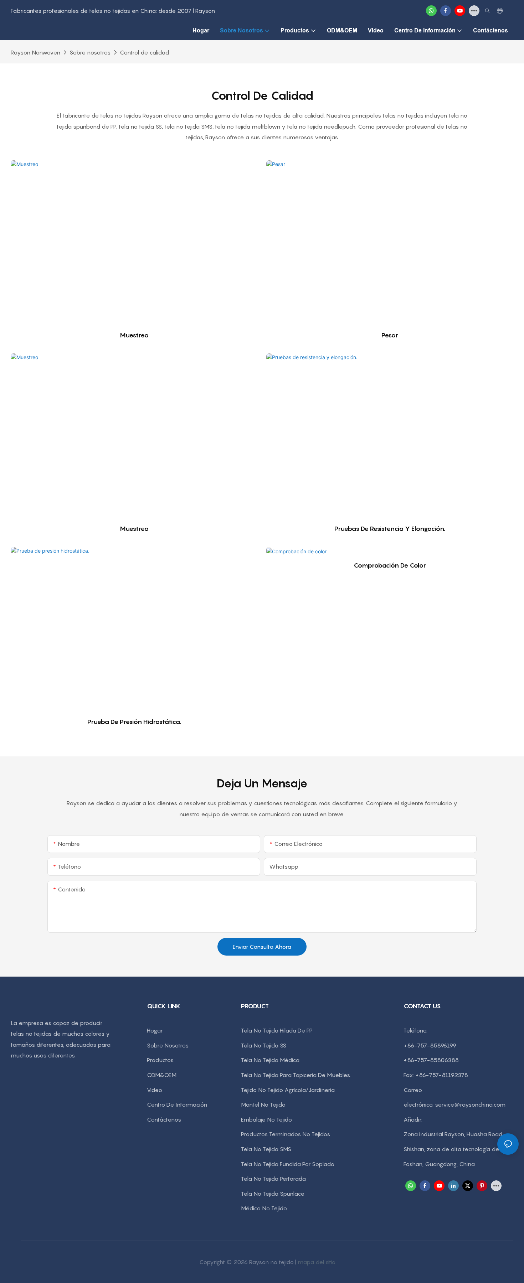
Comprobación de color (390, 565)
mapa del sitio (316, 1262)
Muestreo (134, 335)
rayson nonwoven (35, 52)
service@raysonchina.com (470, 1104)
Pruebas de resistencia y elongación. (389, 528)
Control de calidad (144, 52)
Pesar (389, 335)
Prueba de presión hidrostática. (134, 721)
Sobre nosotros (90, 52)
